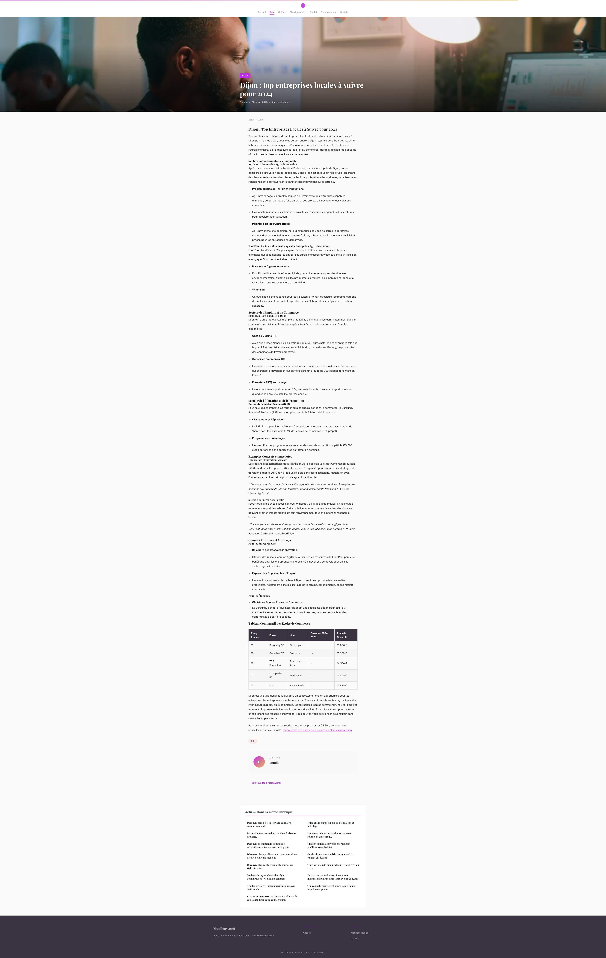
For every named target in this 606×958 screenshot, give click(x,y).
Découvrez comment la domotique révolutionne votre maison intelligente (268, 845)
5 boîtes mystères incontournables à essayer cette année (271, 887)
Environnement (328, 12)
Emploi (313, 12)
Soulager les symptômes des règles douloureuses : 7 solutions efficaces (266, 877)
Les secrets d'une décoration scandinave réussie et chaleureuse (329, 835)
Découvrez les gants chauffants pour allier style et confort (270, 866)
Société (344, 12)
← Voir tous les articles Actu (264, 782)
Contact (355, 938)
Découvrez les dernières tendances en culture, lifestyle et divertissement (272, 856)
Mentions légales (359, 932)
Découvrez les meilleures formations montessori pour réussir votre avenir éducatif (332, 877)
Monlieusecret (224, 928)
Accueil (262, 12)
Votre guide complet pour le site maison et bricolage (330, 824)
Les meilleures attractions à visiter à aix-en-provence (271, 835)
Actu (272, 12)
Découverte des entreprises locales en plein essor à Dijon (317, 730)
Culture (282, 12)
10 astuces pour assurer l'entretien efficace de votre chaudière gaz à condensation (272, 898)
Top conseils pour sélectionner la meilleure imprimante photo (331, 887)
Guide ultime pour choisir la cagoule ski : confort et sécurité (330, 856)
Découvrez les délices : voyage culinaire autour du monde (269, 824)
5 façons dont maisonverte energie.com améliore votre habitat (328, 845)
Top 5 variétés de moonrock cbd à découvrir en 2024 (333, 866)
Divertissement (298, 12)
